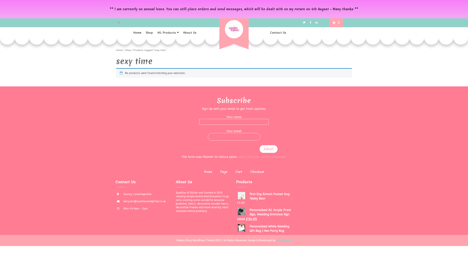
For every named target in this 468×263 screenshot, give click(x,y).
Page (223, 172)
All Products (166, 32)
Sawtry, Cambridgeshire (138, 194)
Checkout (257, 172)
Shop (149, 32)
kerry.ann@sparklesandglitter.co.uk (145, 201)
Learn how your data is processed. (262, 157)
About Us (190, 32)
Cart (238, 172)
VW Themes (283, 240)
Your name (234, 117)
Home (137, 32)
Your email (234, 131)
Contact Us (278, 32)
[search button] (119, 22)
